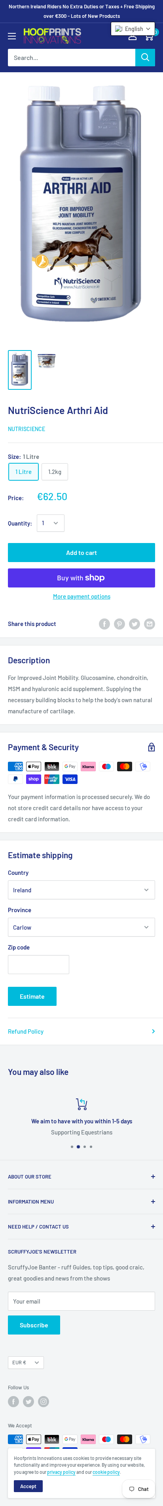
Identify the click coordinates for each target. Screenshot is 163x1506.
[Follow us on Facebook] (13, 1401)
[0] (149, 35)
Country (18, 872)
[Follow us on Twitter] (28, 1401)
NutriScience (26, 429)
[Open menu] (12, 36)
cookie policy (106, 1472)
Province (19, 909)
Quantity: (20, 523)
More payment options (81, 596)
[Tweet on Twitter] (134, 624)
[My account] (132, 35)
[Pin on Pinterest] (119, 624)
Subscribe (34, 1325)
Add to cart (81, 552)
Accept (28, 1486)
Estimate (32, 996)
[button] (133, 28)
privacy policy (61, 1472)
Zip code (19, 947)
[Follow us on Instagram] (43, 1401)
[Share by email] (149, 624)
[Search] (145, 57)
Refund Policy (26, 1031)
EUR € (19, 1362)
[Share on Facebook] (104, 624)
